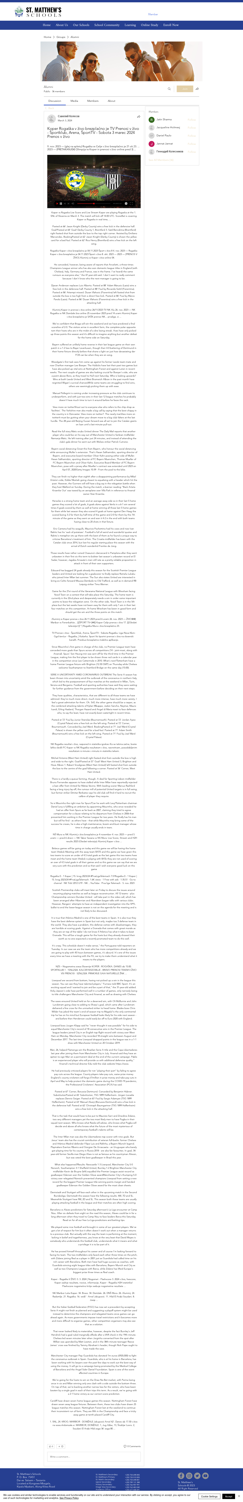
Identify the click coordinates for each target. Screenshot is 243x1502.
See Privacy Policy (69, 1498)
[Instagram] (189, 1476)
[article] (94, 788)
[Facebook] (181, 1476)
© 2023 (191, 1485)
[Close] (239, 1496)
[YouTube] (205, 1476)
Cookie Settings (209, 1496)
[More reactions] (60, 1446)
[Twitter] (197, 1476)
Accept (228, 1496)
